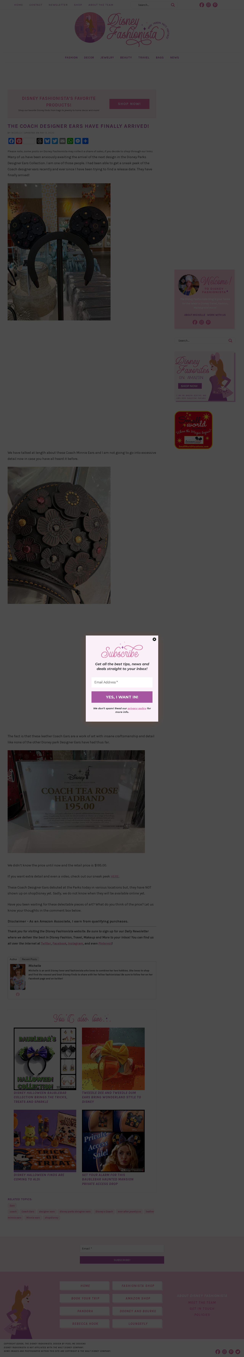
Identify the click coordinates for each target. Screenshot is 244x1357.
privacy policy (137, 708)
